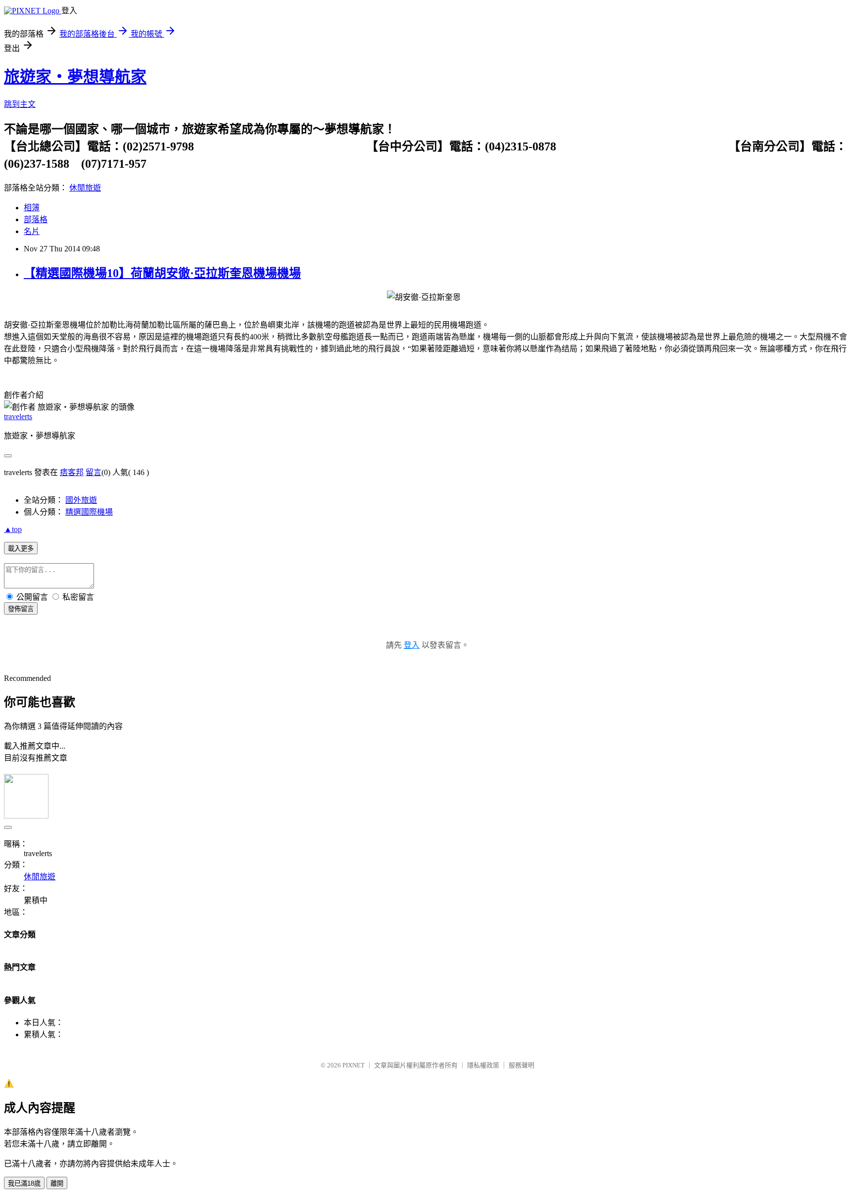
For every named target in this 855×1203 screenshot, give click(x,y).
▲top (13, 529)
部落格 (36, 219)
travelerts (18, 416)
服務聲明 (521, 1065)
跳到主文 (20, 104)
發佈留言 (21, 609)
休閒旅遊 (85, 188)
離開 (56, 1183)
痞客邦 (72, 472)
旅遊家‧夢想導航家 (75, 77)
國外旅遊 (81, 500)
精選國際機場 (89, 512)
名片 (32, 231)
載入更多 (21, 548)
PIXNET (353, 1065)
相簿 (32, 207)
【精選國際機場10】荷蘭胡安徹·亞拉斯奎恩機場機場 (162, 273)
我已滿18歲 (24, 1183)
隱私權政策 (483, 1065)
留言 (93, 472)
